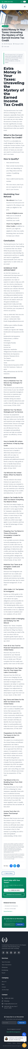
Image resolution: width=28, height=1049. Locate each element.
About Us (4, 981)
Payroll (3, 973)
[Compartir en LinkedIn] (18, 865)
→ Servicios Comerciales (10, 908)
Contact (4, 987)
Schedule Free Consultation (14, 894)
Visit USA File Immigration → (14, 1032)
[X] (7, 952)
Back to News (9, 873)
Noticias (8, 23)
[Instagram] (11, 952)
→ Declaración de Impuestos (11, 906)
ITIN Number (5, 967)
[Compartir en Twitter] (14, 865)
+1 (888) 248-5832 (15, 890)
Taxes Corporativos (6, 964)
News (3, 984)
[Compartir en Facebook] (11, 865)
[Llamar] (24, 1034)
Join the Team (5, 989)
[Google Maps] (18, 952)
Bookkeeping (5, 970)
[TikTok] (14, 952)
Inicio (3, 23)
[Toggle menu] (24, 6)
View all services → (8, 911)
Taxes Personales (6, 962)
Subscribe (20, 924)
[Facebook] (3, 952)
